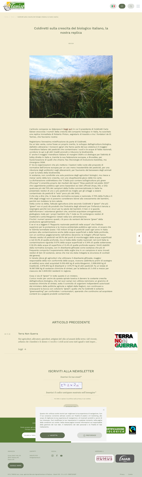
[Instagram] (52, 456)
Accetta (53, 435)
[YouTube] (61, 456)
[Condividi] (139, 241)
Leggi (20, 349)
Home (6, 17)
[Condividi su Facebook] (139, 235)
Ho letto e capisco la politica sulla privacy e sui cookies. (72, 399)
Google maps (15, 465)
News (12, 17)
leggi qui (68, 129)
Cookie (130, 474)
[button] (138, 6)
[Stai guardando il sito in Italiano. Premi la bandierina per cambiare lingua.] (113, 6)
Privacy (122, 474)
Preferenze (90, 435)
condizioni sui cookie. (52, 422)
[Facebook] (57, 456)
